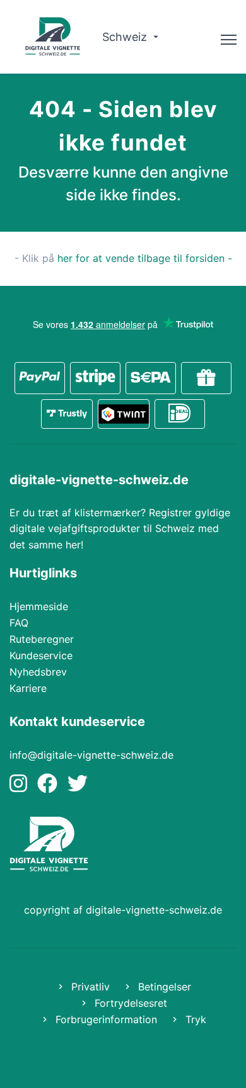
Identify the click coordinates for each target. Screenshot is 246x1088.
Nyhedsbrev (38, 672)
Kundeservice (41, 655)
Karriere (28, 688)
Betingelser (163, 986)
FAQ (18, 622)
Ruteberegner (41, 639)
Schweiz (126, 36)
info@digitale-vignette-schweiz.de (91, 755)
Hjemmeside (38, 606)
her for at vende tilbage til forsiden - (144, 258)
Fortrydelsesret (129, 1003)
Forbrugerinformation (104, 1019)
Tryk (194, 1019)
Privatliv (89, 986)
